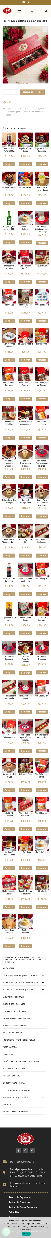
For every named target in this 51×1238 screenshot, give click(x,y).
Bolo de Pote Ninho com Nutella (9, 541)
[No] (47, 1227)
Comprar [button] (9, 164)
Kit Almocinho (41, 344)
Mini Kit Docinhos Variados (9, 892)
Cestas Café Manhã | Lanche (16, 1011)
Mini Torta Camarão (25, 931)
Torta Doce (8, 1054)
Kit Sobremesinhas (9, 736)
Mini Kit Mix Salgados (9, 814)
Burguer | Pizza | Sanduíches (16, 1097)
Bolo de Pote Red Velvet (9, 775)
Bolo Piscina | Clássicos (14, 1068)
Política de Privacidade (19, 1202)
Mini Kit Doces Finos (25, 618)
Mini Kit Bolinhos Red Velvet (25, 814)
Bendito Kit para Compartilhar (25, 892)
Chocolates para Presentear (16, 1018)
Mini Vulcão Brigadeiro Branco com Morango (42, 229)
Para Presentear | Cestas (14, 1025)
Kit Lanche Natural (25, 344)
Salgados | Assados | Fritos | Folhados (21, 975)
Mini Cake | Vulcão (11, 1076)
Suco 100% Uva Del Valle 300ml (9, 149)
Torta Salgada (10, 1047)
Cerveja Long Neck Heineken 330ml (9, 227)
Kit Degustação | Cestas (14, 1083)
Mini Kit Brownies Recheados (41, 541)
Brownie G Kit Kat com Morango (25, 423)
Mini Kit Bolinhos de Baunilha (41, 736)
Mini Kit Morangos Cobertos (25, 384)
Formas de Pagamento (19, 1197)
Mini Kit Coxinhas (41, 813)
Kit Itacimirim (42, 891)
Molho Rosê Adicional (9, 931)
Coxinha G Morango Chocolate (9, 463)
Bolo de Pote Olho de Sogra (9, 501)
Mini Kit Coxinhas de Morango (41, 384)
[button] (19, 11)
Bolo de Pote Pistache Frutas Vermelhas (42, 503)
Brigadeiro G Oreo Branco (25, 149)
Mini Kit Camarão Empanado (9, 384)
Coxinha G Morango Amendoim (26, 659)
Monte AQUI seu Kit (25, 541)
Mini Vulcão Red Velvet (25, 697)
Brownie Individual (42, 304)
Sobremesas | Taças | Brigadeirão (19, 1040)
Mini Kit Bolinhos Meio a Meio (9, 697)
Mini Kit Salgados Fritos (41, 775)
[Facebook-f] (18, 1150)
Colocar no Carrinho (32, 92)
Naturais (7, 1104)
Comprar (25, 203)
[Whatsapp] (32, 1150)
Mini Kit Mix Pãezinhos (41, 423)
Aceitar (26, 1234)
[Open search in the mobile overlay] (45, 11)
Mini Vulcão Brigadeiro (9, 657)
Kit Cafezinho (25, 852)
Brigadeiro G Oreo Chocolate (41, 149)
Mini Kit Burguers (41, 578)
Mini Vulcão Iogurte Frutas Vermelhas (25, 737)
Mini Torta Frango (41, 852)
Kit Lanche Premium (42, 618)
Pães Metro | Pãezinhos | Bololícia (19, 990)
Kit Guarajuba (42, 265)
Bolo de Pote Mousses (9, 267)
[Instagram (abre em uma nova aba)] (27, 2)
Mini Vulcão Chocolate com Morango (42, 463)
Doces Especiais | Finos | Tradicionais (20, 982)
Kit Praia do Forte (25, 774)
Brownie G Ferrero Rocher (9, 188)
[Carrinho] (32, 11)
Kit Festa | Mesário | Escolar (16, 1090)
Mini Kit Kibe (9, 304)
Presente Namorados (13, 1033)
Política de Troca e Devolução (23, 1207)
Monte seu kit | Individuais (16, 1111)
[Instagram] (25, 1150)
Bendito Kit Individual (9, 423)
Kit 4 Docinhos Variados (9, 345)
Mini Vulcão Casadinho (41, 657)
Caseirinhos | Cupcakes (14, 1004)
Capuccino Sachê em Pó (9, 618)
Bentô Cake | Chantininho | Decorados (21, 1061)
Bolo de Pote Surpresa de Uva (42, 188)
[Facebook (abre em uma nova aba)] (24, 2)
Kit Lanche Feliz (25, 187)
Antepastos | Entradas (13, 997)
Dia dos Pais (8, 968)
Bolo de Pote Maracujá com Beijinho (25, 463)
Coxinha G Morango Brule (9, 853)
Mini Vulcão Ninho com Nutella (25, 579)
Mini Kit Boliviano (41, 695)
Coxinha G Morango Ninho (25, 501)
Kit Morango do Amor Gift (25, 267)
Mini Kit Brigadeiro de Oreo (26, 306)
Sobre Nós (14, 1212)
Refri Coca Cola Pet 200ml (9, 579)
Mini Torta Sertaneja (25, 227)
